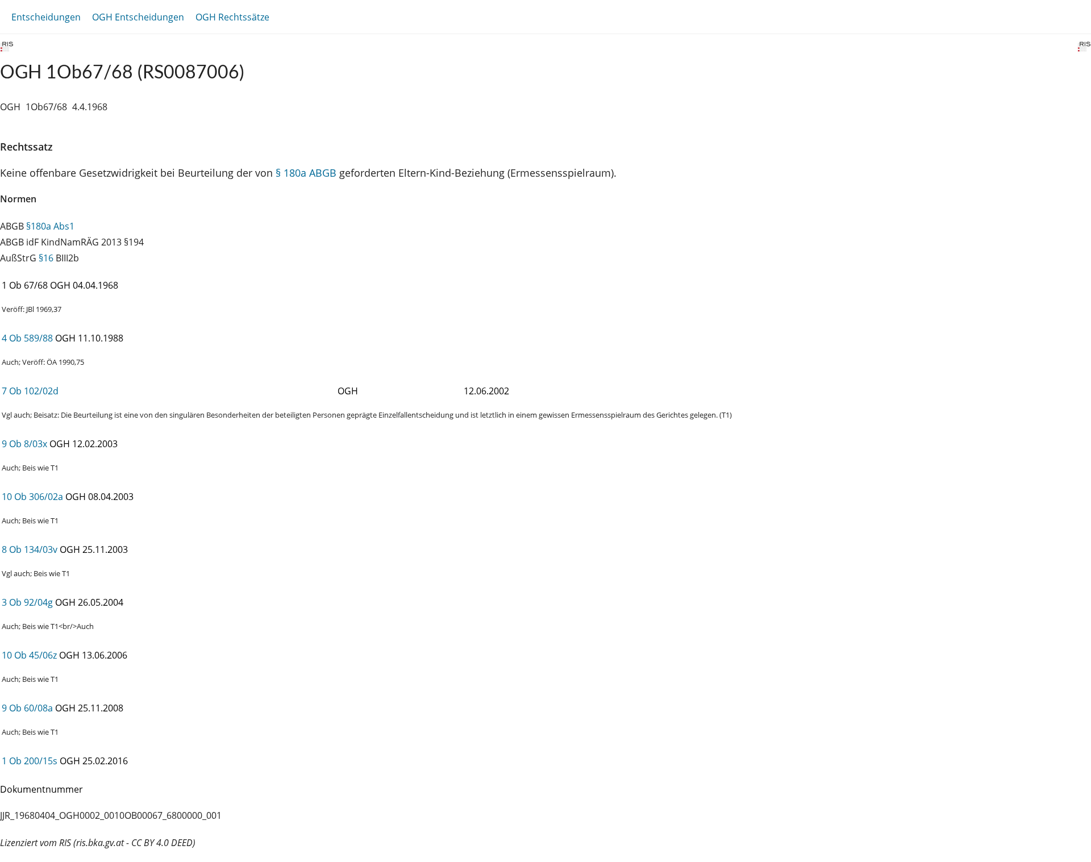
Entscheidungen (46, 17)
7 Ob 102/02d (30, 391)
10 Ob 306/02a (32, 496)
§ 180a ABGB (306, 173)
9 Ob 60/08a (27, 708)
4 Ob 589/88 (27, 338)
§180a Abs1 (50, 226)
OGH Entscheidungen (138, 17)
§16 (46, 258)
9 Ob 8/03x (24, 444)
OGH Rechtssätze (232, 17)
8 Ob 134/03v (29, 549)
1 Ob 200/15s (29, 761)
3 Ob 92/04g (27, 602)
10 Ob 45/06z (29, 655)
